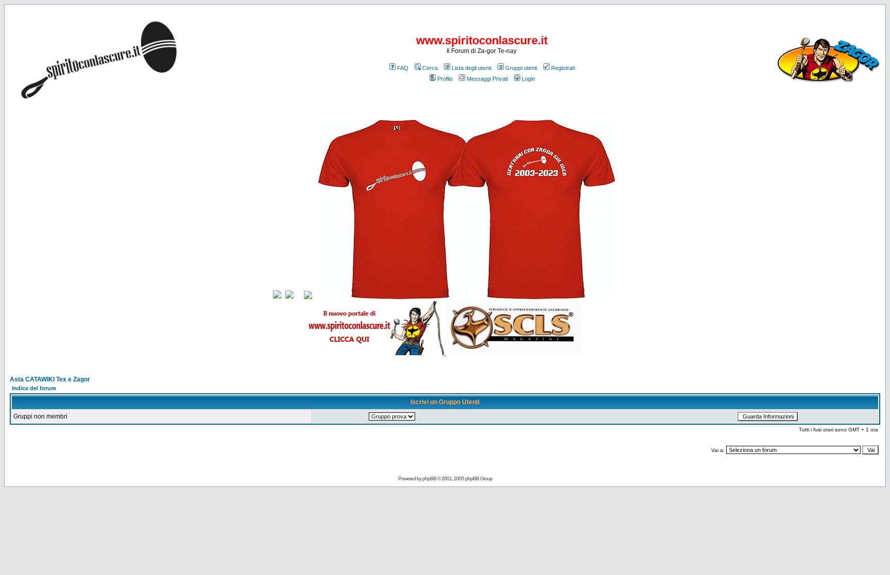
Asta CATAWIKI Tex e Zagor (50, 379)
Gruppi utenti (521, 68)
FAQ (402, 68)
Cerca (430, 68)
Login (528, 79)
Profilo (445, 79)
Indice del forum (34, 388)
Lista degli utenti (471, 68)
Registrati (563, 68)
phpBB (429, 478)
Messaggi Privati (487, 79)
